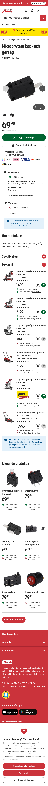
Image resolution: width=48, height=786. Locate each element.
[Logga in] (26, 11)
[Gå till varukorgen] (38, 11)
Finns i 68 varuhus (30, 292)
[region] (24, 754)
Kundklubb (8, 650)
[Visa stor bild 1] (24, 88)
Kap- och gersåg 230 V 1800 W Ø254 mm (31, 303)
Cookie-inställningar (24, 780)
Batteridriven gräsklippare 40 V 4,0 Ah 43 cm (31, 357)
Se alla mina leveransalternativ (20, 195)
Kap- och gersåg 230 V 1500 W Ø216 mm (31, 276)
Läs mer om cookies (33, 756)
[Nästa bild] (42, 88)
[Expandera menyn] (44, 11)
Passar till (7, 265)
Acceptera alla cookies (24, 766)
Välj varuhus (11, 24)
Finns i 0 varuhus (29, 346)
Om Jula (6, 642)
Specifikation (10, 256)
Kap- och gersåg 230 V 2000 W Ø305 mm (31, 384)
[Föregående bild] (6, 88)
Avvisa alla (24, 773)
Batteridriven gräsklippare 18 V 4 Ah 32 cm (31, 417)
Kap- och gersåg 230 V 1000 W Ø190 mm (31, 330)
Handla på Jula (10, 634)
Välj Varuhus (13, 213)
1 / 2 (37, 107)
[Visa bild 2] (12, 115)
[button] (6, 695)
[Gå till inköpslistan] (32, 11)
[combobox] (24, 18)
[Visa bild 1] (5, 115)
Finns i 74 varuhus (30, 319)
